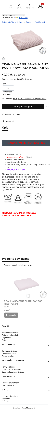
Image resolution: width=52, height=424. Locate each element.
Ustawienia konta (9, 353)
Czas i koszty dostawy (11, 369)
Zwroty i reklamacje (10, 332)
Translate (23, 17)
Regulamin (6, 337)
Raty (4, 340)
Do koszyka (11, 315)
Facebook (6, 399)
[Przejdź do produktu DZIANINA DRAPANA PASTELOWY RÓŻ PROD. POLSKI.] (26, 284)
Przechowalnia (8, 356)
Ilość (4, 84)
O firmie (5, 401)
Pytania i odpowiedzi (10, 335)
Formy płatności (8, 367)
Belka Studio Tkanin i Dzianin (12, 22)
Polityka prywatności (10, 383)
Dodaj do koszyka (23, 106)
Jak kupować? (8, 385)
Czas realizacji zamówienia (13, 372)
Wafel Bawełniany (41, 22)
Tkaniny (29, 22)
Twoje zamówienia (9, 351)
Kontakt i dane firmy (10, 396)
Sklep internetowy (23, 408)
